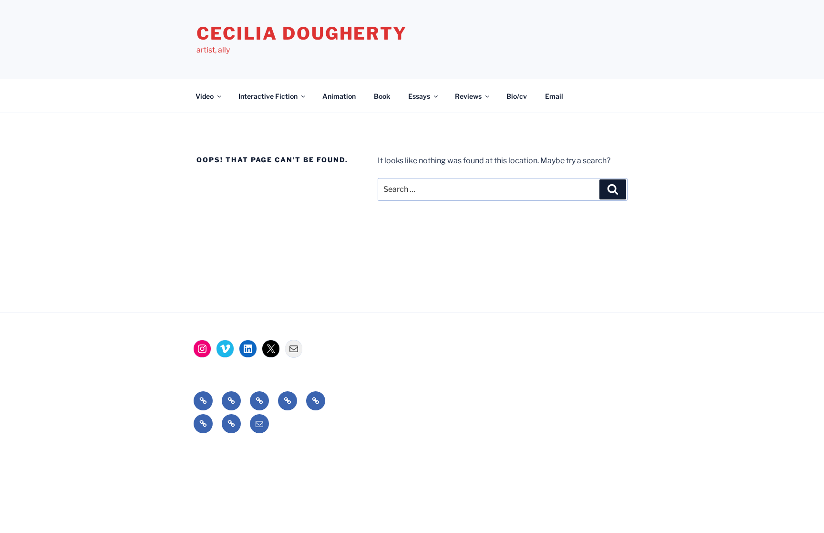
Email (554, 96)
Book (382, 96)
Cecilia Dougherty (301, 33)
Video (205, 96)
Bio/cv (516, 96)
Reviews (468, 96)
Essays (419, 96)
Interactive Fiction (268, 96)
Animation (339, 96)
